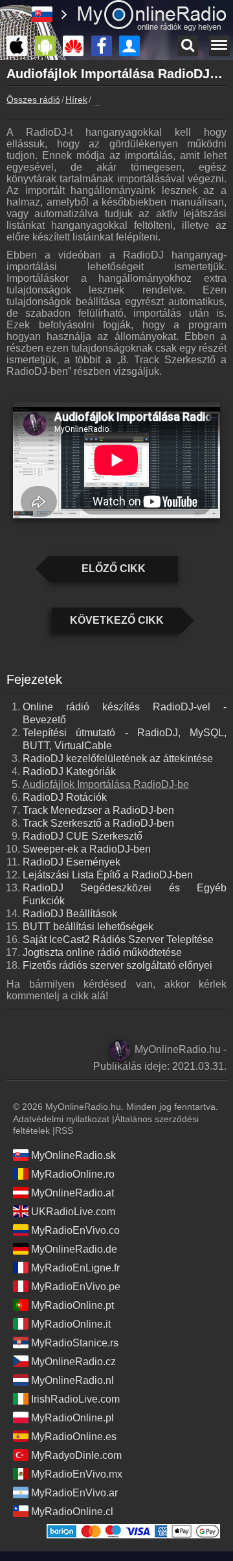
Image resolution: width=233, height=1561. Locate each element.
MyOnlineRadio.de (74, 1249)
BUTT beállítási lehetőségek (88, 926)
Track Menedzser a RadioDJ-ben (98, 810)
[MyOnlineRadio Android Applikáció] (48, 46)
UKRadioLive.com (73, 1211)
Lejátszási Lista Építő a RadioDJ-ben (108, 874)
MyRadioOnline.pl (72, 1417)
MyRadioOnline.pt (72, 1305)
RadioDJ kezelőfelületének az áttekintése (118, 758)
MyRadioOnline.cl (72, 1511)
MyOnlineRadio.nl (72, 1380)
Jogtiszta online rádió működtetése (102, 952)
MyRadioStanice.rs (74, 1342)
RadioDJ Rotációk (65, 797)
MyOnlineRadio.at (72, 1192)
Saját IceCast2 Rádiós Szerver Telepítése (118, 939)
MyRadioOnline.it (71, 1324)
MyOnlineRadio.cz (73, 1361)
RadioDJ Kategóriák (69, 771)
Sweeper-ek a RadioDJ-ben (87, 849)
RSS (64, 1130)
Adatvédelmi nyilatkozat (61, 1119)
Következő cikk (117, 620)
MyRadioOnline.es (73, 1436)
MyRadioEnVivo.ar (74, 1492)
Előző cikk (114, 568)
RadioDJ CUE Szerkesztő (82, 836)
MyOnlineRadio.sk (73, 1155)
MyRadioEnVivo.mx (76, 1474)
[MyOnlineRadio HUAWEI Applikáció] (76, 46)
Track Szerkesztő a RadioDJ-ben (98, 823)
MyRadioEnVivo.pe (75, 1286)
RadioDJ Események (71, 861)
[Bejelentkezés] (132, 46)
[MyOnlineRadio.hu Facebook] (104, 46)
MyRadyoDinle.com (76, 1455)
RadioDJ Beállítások (70, 913)
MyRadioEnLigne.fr (75, 1267)
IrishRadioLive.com (75, 1399)
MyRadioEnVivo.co (75, 1230)
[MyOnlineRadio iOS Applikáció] (20, 46)
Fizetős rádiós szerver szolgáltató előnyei (117, 965)
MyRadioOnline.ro (73, 1174)
